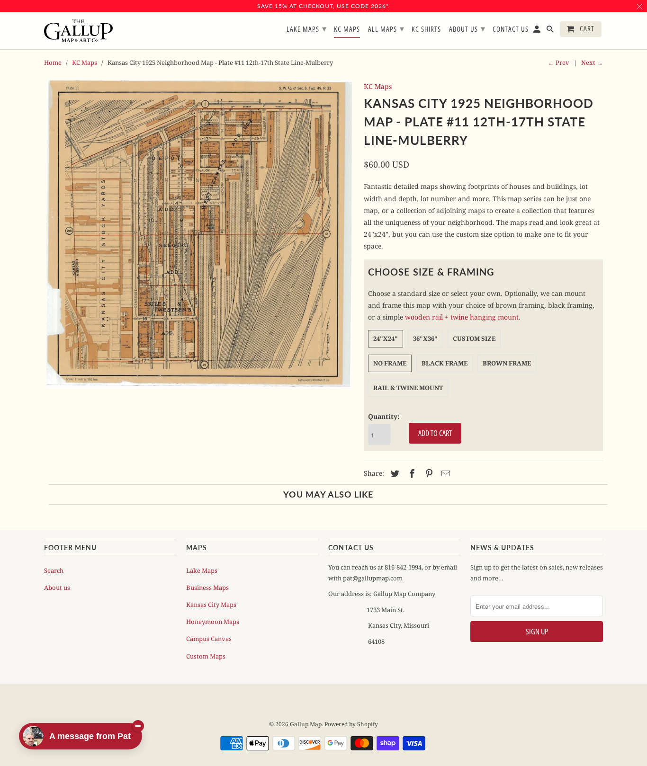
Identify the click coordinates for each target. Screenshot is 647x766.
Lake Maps (201, 570)
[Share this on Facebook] (410, 473)
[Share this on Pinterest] (427, 473)
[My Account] (537, 31)
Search (53, 570)
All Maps (386, 28)
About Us (467, 28)
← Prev (558, 62)
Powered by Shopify (351, 724)
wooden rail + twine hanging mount (462, 316)
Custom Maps (205, 656)
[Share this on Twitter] (393, 473)
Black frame (444, 363)
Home (53, 62)
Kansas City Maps (211, 604)
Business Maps (207, 587)
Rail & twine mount (408, 387)
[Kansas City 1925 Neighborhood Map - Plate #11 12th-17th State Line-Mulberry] (199, 234)
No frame (389, 363)
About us (57, 587)
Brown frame (507, 363)
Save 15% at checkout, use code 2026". (323, 5)
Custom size (474, 338)
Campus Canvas (209, 638)
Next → (592, 62)
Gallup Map (306, 724)
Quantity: (383, 416)
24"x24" (385, 338)
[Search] (551, 31)
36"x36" (425, 338)
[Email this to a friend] (444, 473)
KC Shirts (426, 29)
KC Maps (84, 62)
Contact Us (511, 29)
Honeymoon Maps (212, 621)
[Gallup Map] (78, 31)
